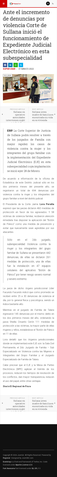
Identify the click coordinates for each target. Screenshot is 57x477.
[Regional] (15, 3)
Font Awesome (9, 468)
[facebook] (5, 65)
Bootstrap (7, 462)
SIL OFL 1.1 (36, 468)
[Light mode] (48, 3)
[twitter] (21, 65)
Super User (9, 69)
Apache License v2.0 (23, 465)
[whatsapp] (15, 65)
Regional (6, 458)
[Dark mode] (53, 3)
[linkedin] (10, 65)
